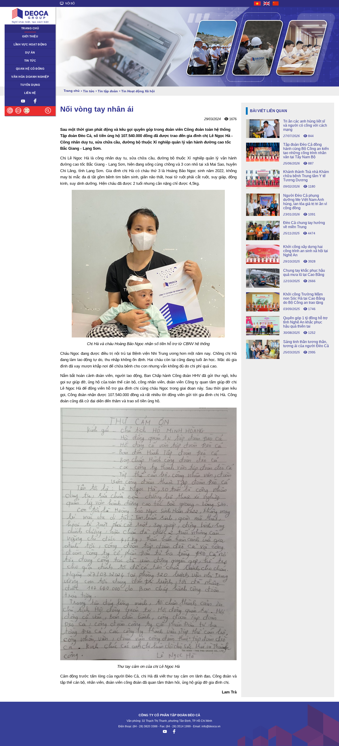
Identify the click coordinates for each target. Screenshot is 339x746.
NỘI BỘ (70, 3)
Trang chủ (30, 28)
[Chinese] (276, 3)
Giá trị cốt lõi (15, 76)
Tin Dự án (14, 60)
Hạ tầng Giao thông (20, 52)
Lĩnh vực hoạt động (30, 44)
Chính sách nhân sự (20, 85)
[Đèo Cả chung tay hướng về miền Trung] (288, 239)
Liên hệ (30, 93)
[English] (266, 3)
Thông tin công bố (19, 68)
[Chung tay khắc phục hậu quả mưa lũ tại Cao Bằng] (288, 286)
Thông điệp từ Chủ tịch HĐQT (27, 36)
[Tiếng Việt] (257, 3)
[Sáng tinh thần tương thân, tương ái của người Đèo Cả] (288, 358)
